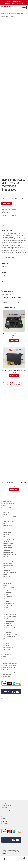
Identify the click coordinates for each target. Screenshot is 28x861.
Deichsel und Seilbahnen (8, 507)
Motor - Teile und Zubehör (9, 667)
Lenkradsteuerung (8, 561)
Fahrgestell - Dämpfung (11, 616)
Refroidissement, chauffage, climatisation (12, 672)
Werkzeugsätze (6, 676)
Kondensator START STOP (10, 554)
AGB (4, 818)
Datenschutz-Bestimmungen (8, 852)
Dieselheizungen (8, 525)
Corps (4, 505)
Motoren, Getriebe (7, 669)
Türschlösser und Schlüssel (10, 638)
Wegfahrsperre (9, 632)
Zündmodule (7, 649)
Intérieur (5, 658)
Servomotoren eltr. (8, 583)
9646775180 (21, 214)
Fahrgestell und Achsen (8, 652)
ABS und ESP (9, 592)
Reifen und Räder (7, 674)
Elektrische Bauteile (10, 13)
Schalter (6, 579)
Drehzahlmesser (8, 527)
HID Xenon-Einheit (10, 621)
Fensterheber (7, 534)
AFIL (7, 594)
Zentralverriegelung (10, 636)
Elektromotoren (7, 532)
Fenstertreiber (7, 536)
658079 (12, 214)
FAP (7, 618)
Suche (14, 859)
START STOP (9, 630)
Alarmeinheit (9, 598)
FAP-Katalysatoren (7, 654)
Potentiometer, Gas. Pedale (10, 572)
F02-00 (8, 215)
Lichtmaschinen (8, 563)
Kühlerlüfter (7, 556)
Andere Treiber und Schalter (10, 516)
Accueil (5, 816)
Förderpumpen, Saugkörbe (10, 539)
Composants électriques (8, 503)
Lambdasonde (7, 559)
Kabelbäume (7, 550)
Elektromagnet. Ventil (9, 530)
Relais (5, 574)
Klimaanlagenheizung (9, 552)
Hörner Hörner (7, 545)
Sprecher (6, 585)
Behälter (5, 499)
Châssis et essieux (7, 501)
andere (5, 514)
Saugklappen (7, 576)
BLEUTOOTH (9, 605)
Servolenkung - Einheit (11, 627)
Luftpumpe (6, 567)
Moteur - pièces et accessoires (10, 665)
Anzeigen (6, 519)
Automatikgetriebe (10, 603)
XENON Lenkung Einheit (11, 634)
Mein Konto (4, 859)
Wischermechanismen (9, 647)
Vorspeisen (6, 643)
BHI (5, 523)
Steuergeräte (17, 13)
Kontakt (5, 823)
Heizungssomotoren (8, 543)
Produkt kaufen (7, 203)
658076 (9, 214)
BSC (7, 607)
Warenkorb (21, 858)
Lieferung (5, 821)
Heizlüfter (6, 541)
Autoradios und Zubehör (9, 521)
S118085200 (13, 215)
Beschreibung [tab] (4, 222)
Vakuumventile (7, 641)
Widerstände (7, 645)
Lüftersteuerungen (8, 565)
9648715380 (4, 215)
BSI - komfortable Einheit (12, 211)
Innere (4, 656)
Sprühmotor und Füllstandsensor (11, 587)
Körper (4, 661)
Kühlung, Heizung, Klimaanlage (10, 663)
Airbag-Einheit (9, 596)
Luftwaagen (7, 570)
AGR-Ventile (7, 512)
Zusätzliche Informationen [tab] (7, 225)
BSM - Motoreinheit (10, 612)
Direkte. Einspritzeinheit (11, 614)
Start (4, 13)
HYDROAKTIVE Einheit (9, 547)
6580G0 (16, 214)
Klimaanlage (8, 623)
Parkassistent (9, 625)
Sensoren (6, 581)
